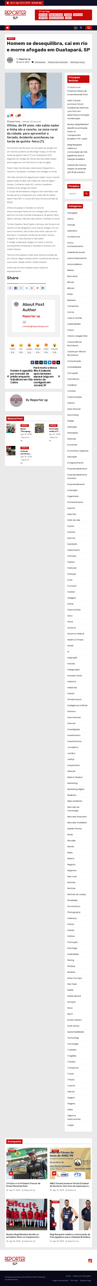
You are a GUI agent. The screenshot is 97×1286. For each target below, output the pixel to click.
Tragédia (71, 1055)
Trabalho (71, 1049)
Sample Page (85, 1280)
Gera (69, 615)
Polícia (70, 924)
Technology (73, 1037)
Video (70, 1109)
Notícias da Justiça (76, 894)
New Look (72, 876)
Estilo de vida (73, 520)
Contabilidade (74, 367)
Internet (71, 723)
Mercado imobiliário (77, 822)
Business (71, 300)
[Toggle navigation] (76, 28)
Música (70, 858)
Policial (70, 930)
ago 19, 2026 (59, 1190)
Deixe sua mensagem (82, 1276)
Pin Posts (74, 1280)
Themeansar (12, 1279)
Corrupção (72, 373)
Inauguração (73, 669)
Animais (71, 224)
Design (70, 420)
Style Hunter (73, 1025)
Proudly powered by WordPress (18, 1277)
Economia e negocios (77, 450)
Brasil (70, 294)
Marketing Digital (75, 789)
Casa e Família (74, 318)
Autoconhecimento (77, 258)
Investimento (73, 735)
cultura (68, 18)
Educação (72, 456)
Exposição (72, 544)
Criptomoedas (74, 397)
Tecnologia (72, 1043)
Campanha (73, 306)
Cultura (71, 403)
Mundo (70, 846)
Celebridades (74, 324)
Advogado (72, 212)
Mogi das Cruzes (55, 15)
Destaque (72, 426)
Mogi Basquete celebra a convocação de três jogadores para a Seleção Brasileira (77, 152)
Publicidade (73, 954)
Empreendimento (76, 484)
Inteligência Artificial (77, 705)
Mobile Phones (74, 828)
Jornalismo (72, 747)
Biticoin (70, 288)
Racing (70, 960)
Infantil (70, 693)
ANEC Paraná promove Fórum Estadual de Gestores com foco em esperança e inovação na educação (69, 1186)
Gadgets (71, 597)
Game (70, 603)
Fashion (71, 562)
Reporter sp (24, 59)
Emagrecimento (75, 462)
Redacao (71, 1190)
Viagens (71, 1103)
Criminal (71, 391)
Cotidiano (72, 385)
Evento (70, 526)
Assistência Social (76, 252)
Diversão (71, 438)
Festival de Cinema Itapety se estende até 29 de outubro (76, 169)
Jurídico (71, 753)
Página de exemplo (60, 1280)
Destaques (72, 432)
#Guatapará (40, 62)
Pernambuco (73, 906)
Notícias (11, 39)
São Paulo (43, 15)
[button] (81, 27)
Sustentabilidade (75, 1031)
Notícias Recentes (56, 18)
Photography (73, 912)
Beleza (70, 270)
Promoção (72, 942)
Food (69, 579)
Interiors (71, 711)
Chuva (70, 330)
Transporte (73, 1067)
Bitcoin (70, 282)
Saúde (70, 990)
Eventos (71, 532)
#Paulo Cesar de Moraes (57, 62)
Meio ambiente (74, 801)
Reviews (71, 972)
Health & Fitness (75, 639)
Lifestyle (71, 771)
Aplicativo (72, 230)
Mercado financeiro (77, 816)
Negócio (71, 864)
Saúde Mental (74, 996)
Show (70, 1008)
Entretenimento (75, 502)
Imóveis (71, 663)
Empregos (72, 490)
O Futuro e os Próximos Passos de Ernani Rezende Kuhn (77, 91)
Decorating (73, 414)
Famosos (71, 556)
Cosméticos (73, 379)
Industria (71, 681)
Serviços (71, 1001)
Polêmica (72, 918)
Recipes (71, 966)
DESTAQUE (43, 18)
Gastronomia (73, 609)
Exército (71, 538)
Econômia (72, 444)
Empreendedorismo (77, 468)
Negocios (71, 870)
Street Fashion (74, 1019)
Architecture (73, 236)
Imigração (72, 657)
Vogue (70, 1125)
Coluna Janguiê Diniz (77, 336)
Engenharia (73, 496)
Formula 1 (72, 585)
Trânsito (71, 1061)
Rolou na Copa (74, 978)
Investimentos (74, 741)
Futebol (71, 591)
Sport (70, 1013)
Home (68, 1276)
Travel (70, 1073)
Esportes (71, 514)
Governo (71, 627)
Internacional (74, 717)
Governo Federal (75, 633)
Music (70, 852)
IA (68, 651)
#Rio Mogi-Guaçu (77, 62)
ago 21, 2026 (15, 1190)
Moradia (71, 840)
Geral (70, 621)
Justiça (70, 759)
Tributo (71, 1079)
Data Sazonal (73, 409)
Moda (70, 834)
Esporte (71, 508)
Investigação (73, 729)
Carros (70, 312)
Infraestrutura (74, 699)
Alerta (70, 218)
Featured (71, 567)
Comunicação (74, 361)
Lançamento (73, 765)
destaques (78, 15)
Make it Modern (75, 777)
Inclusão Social (74, 675)
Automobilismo (74, 264)
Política (71, 936)
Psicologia (72, 948)
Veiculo (71, 1091)
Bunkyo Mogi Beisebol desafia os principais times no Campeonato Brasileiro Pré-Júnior (22, 1237)
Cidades (68, 15)
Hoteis (70, 645)
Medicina (71, 795)
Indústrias (72, 687)
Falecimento (73, 550)
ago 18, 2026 (26, 434)
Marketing (72, 783)
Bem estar (72, 276)
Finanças (71, 574)
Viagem (71, 1097)
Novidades (72, 900)
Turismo (71, 1085)
